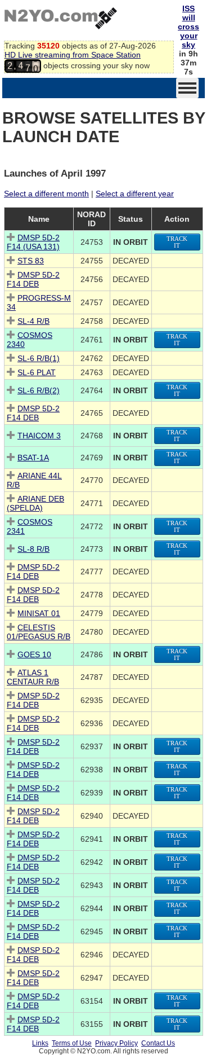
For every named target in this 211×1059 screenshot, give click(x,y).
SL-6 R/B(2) (38, 390)
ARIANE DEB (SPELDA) (35, 503)
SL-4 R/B (33, 321)
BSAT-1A (33, 457)
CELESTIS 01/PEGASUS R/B (38, 632)
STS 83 (30, 260)
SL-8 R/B (33, 548)
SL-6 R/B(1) (38, 358)
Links (40, 1043)
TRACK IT (177, 242)
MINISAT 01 (38, 613)
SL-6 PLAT (36, 372)
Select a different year (135, 193)
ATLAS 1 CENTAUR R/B (33, 677)
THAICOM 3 (39, 435)
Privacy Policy (116, 1043)
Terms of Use (72, 1043)
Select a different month (46, 193)
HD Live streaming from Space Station (73, 54)
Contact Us (158, 1043)
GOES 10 (34, 654)
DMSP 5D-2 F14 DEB (33, 279)
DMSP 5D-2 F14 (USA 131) (33, 242)
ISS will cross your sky (188, 26)
